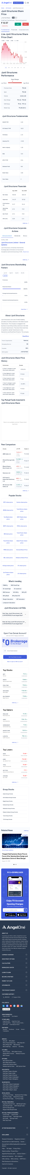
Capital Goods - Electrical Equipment (17, 20)
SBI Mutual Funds (21, 1103)
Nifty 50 (24, 592)
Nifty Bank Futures (17, 1051)
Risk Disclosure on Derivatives (10, 1161)
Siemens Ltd (6, 473)
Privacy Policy (16, 1148)
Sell (25, 24)
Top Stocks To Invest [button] (8, 990)
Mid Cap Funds (14, 1118)
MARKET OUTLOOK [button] (7, 981)
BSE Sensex (6, 592)
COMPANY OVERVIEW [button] (7, 954)
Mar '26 (22, 272)
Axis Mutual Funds (7, 1105)
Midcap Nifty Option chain (10, 1064)
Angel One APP (6, 1021)
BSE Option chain (21, 1066)
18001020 (7, 997)
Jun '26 (5, 275)
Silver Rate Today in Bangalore (11, 1086)
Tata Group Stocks (7, 815)
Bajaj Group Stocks (7, 801)
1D (5, 67)
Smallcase (11, 1029)
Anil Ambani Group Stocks (9, 797)
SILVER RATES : (6, 1082)
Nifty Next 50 (16, 595)
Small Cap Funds (7, 1116)
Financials (14, 29)
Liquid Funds (14, 1114)
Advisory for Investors (7, 1156)
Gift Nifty (15, 592)
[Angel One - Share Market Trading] (6, 3)
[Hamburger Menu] (28, 3)
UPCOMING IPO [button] (6, 985)
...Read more (25, 251)
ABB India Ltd (7, 454)
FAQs (3, 1148)
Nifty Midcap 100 (7, 1044)
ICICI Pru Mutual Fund (8, 1107)
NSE (13, 17)
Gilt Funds (5, 1118)
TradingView (6, 1031)
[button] (15, 614)
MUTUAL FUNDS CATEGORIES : (10, 1112)
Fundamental (5, 29)
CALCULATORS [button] (6, 963)
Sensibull (5, 1029)
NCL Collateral (18, 1156)
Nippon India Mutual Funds (10, 1109)
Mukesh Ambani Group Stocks (10, 812)
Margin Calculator (8, 599)
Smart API (5, 1024)
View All (26, 830)
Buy (18, 24)
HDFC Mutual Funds (19, 1105)
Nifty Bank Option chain (9, 1062)
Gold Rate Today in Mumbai (10, 1071)
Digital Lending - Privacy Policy (10, 1151)
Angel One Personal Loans (8, 1153)
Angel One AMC (6, 1016)
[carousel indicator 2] (15, 864)
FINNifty (5, 585)
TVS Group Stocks (7, 819)
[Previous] (3, 849)
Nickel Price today (18, 1096)
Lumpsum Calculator (9, 602)
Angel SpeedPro (7, 1022)
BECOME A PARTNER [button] (7, 976)
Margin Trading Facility (17, 1022)
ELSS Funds (6, 1114)
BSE (16, 17)
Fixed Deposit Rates (14, 1024)
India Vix (14, 1046)
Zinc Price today (7, 1096)
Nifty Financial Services (9, 1042)
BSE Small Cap (15, 585)
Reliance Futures (20, 1053)
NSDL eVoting (14, 1158)
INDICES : (4, 1039)
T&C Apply (9, 1148)
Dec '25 (16, 272)
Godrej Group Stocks (8, 804)
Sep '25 (11, 272)
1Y (21, 67)
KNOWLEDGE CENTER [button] (8, 967)
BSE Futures (6, 1055)
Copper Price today (8, 1095)
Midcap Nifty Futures (8, 1053)
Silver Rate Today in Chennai (10, 1088)
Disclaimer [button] (5, 1134)
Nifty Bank (6, 595)
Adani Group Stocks (8, 794)
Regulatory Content (20, 1139)
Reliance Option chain (8, 1066)
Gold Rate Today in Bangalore (10, 1079)
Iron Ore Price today (8, 1098)
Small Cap (3, 20)
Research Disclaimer (7, 1139)
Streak (17, 1029)
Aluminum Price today (21, 1095)
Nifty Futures (6, 1051)
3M (15, 67)
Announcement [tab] (7, 235)
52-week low (17, 588)
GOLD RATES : (6, 1069)
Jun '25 (5, 272)
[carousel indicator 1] (13, 864)
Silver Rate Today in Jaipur (10, 1089)
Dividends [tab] (17, 235)
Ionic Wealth (15, 1016)
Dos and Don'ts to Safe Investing (10, 1141)
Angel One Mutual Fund (9, 1103)
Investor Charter (21, 1153)
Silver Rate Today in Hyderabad (11, 1084)
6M (18, 67)
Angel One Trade (16, 1021)
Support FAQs (17, 997)
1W (9, 67)
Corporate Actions (24, 29)
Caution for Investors (7, 1164)
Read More (26, 336)
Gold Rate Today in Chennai (10, 1075)
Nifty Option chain (8, 1060)
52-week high (7, 588)
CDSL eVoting (5, 1158)
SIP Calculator (20, 599)
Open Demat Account (18, 2)
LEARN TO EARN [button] (6, 972)
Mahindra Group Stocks (9, 808)
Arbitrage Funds (17, 1116)
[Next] (26, 849)
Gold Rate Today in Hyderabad (10, 1077)
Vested (22, 1029)
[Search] (25, 3)
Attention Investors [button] (8, 1128)
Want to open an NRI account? (15, 661)
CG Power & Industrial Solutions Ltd (8, 479)
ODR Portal (22, 1158)
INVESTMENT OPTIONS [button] (8, 959)
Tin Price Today (19, 1098)
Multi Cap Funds (7, 1120)
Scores (22, 1141)
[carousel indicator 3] (16, 864)
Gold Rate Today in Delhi (9, 1073)
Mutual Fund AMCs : (8, 1102)
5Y (24, 67)
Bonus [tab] (25, 235)
